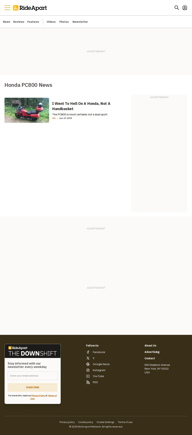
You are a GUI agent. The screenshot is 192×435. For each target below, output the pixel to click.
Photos (64, 21)
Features (33, 21)
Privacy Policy (39, 395)
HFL (54, 118)
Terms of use (125, 422)
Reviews (18, 21)
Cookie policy (85, 422)
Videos (51, 21)
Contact (150, 358)
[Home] (30, 8)
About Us (150, 345)
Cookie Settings (105, 422)
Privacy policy (67, 422)
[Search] (177, 7)
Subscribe (32, 387)
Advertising (152, 352)
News (6, 21)
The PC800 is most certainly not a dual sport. (80, 114)
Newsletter (80, 21)
